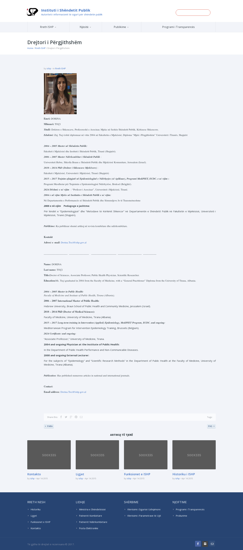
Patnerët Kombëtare (90, 515)
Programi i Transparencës (178, 27)
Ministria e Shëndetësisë (92, 509)
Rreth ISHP (47, 27)
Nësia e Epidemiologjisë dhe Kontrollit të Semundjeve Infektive (95, 31)
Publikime (120, 27)
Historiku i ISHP (53, 31)
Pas (210, 426)
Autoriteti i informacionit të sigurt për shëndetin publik (71, 14)
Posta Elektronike (88, 528)
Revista (127, 31)
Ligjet (80, 474)
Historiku (35, 509)
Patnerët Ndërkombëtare (93, 522)
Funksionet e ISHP (137, 474)
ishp (49, 68)
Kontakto (34, 474)
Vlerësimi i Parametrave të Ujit (144, 515)
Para (50, 426)
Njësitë (84, 27)
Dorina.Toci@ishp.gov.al (73, 242)
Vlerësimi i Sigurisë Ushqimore (144, 509)
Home (30, 48)
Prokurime (181, 515)
